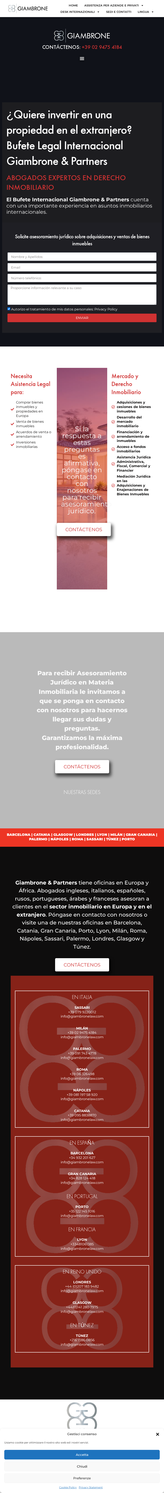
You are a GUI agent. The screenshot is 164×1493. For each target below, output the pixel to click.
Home (73, 5)
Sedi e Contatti (118, 11)
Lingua (143, 11)
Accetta (82, 1455)
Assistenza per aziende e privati (111, 5)
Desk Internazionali (77, 11)
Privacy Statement (91, 1487)
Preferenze (82, 1478)
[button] (157, 1434)
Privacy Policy (105, 309)
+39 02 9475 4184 (82, 47)
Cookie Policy (68, 1487)
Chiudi (82, 1466)
